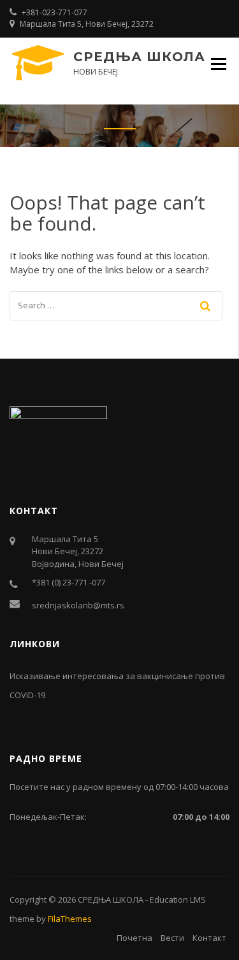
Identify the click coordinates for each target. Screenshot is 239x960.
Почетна (134, 937)
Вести (172, 937)
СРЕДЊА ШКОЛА (139, 56)
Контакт (209, 937)
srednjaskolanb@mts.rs (78, 605)
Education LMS (178, 899)
